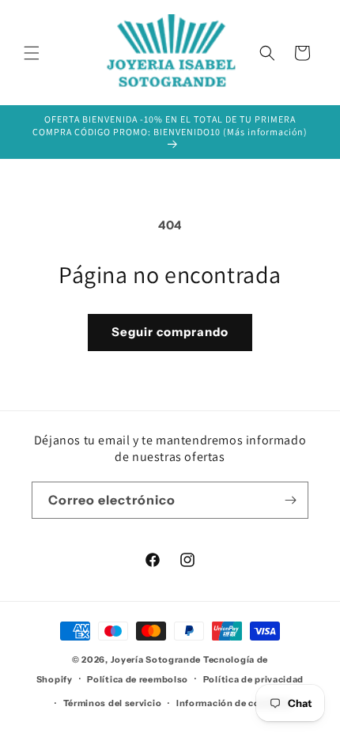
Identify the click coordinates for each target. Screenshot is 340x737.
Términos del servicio (112, 703)
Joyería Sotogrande (156, 659)
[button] (31, 53)
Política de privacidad (253, 679)
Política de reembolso (137, 679)
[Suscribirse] (290, 500)
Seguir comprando (170, 331)
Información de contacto (234, 703)
